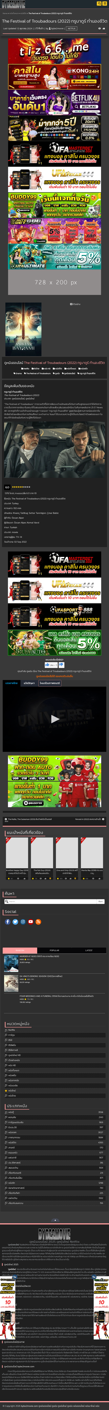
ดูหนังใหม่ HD (14, 1055)
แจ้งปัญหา (29, 683)
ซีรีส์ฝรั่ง (12, 1045)
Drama (18, 374)
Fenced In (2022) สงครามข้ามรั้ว (88, 819)
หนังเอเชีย (13, 1085)
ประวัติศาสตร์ (14, 1163)
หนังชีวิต (23, 13)
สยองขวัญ (13, 1168)
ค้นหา (100, 902)
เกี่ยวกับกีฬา (14, 1193)
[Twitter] (15, 922)
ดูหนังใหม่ (12, 1269)
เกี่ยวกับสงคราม (15, 1203)
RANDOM (20, 950)
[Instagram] (23, 922)
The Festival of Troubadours (38, 374)
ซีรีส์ (10, 1040)
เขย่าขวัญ (12, 1198)
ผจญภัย (12, 1117)
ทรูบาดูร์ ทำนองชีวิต (87, 374)
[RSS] (38, 922)
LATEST (89, 950)
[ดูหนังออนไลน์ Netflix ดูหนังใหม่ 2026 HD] (13, 6)
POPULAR (54, 950)
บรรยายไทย (11, 683)
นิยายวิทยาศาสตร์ (16, 1188)
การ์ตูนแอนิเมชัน (15, 1122)
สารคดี (11, 1148)
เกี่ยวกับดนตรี (14, 1173)
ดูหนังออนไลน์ (69, 374)
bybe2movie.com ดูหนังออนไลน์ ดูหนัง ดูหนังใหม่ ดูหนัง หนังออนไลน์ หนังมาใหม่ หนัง (60, 1406)
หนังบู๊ (11, 1112)
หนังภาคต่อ (13, 1080)
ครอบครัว (12, 1153)
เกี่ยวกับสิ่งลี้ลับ (15, 1178)
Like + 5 (53, 665)
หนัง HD (47, 369)
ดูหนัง (57, 374)
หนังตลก (12, 1132)
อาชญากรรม (14, 1137)
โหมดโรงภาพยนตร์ (50, 683)
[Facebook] (8, 922)
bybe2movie (57, 28)
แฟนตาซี (12, 1158)
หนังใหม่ (12, 1091)
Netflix (71, 28)
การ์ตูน (11, 1035)
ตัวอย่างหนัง (14, 1060)
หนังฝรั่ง (84, 369)
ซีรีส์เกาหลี (13, 1050)
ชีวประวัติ (12, 1127)
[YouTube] (30, 922)
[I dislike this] (61, 665)
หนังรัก (11, 1183)
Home (5, 13)
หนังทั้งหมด (13, 13)
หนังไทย (12, 1096)
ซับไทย (36, 369)
